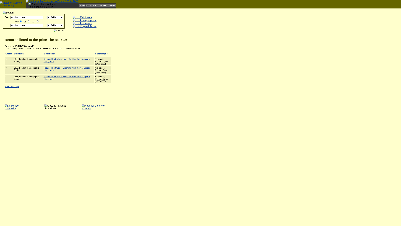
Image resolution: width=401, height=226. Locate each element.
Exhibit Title (49, 54)
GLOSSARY (91, 6)
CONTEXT (102, 6)
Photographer (101, 54)
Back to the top (12, 86)
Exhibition (19, 54)
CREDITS (111, 6)
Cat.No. (9, 54)
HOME (82, 6)
